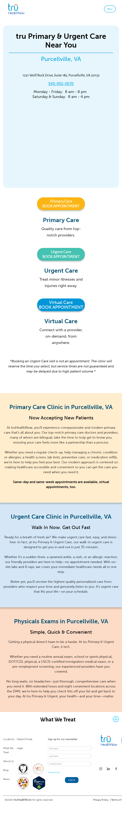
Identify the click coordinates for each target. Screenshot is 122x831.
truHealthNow (22, 799)
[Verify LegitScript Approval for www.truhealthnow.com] (39, 783)
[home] (26, 9)
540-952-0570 (61, 83)
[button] (110, 8)
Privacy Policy (100, 799)
